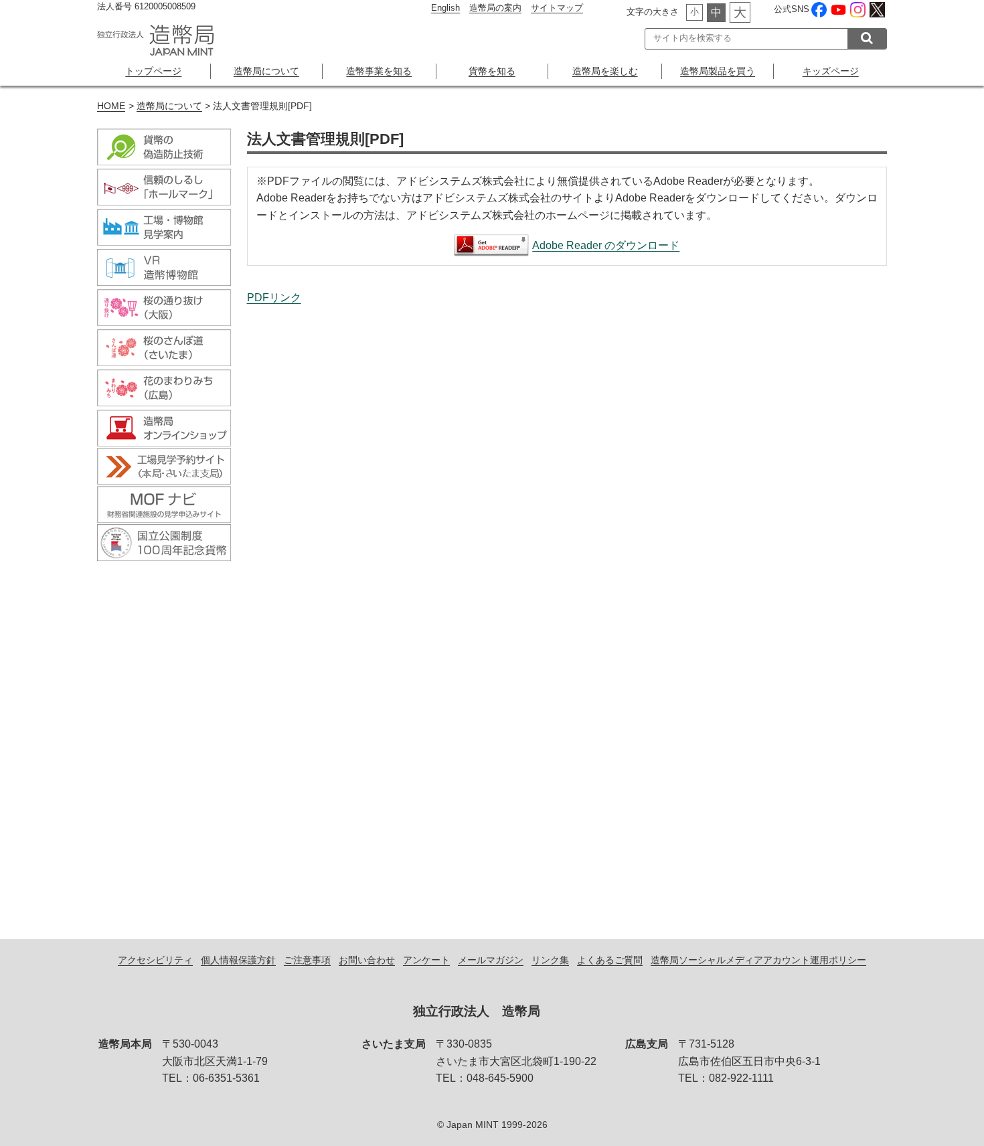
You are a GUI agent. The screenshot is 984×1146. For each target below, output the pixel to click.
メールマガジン (490, 960)
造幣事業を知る (379, 71)
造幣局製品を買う (717, 71)
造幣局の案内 (495, 8)
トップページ (153, 71)
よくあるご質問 (610, 960)
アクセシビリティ (155, 960)
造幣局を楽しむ (605, 71)
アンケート (426, 960)
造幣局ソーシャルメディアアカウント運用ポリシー (758, 960)
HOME (111, 106)
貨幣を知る (492, 71)
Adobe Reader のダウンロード (605, 245)
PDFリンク (274, 297)
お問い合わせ (367, 960)
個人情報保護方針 (238, 960)
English (445, 8)
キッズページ (831, 71)
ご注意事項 (307, 960)
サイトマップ (557, 8)
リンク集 (550, 960)
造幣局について (266, 71)
